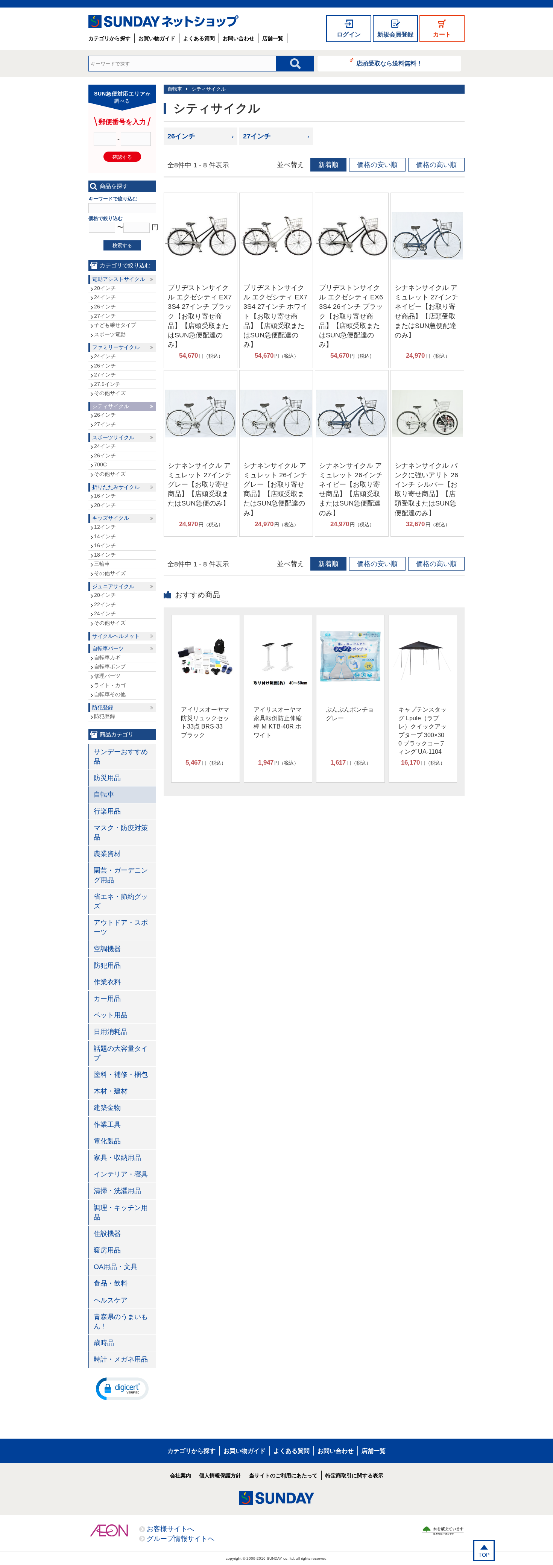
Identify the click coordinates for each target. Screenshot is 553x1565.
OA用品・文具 (115, 1267)
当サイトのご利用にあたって (283, 1475)
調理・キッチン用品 (121, 1212)
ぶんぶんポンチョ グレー (350, 713)
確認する (122, 157)
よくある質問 (199, 38)
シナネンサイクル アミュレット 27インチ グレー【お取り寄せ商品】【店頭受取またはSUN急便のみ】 (199, 484)
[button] (122, 1388)
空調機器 (107, 949)
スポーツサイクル (113, 437)
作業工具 (107, 1124)
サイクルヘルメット (116, 636)
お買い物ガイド (156, 38)
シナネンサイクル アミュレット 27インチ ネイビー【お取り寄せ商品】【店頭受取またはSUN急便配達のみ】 (426, 311)
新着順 (328, 164)
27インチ (257, 136)
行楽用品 (107, 811)
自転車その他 (110, 694)
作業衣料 (107, 982)
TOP (484, 1555)
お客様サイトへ (170, 1529)
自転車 (174, 89)
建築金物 (107, 1107)
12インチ (105, 527)
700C (100, 464)
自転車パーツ (108, 648)
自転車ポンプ (110, 666)
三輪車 (102, 564)
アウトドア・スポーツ (121, 927)
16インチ (105, 496)
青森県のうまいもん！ (121, 1321)
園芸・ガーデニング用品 (121, 875)
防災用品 (107, 778)
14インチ (105, 536)
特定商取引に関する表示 (354, 1475)
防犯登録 (102, 707)
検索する (122, 245)
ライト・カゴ (110, 685)
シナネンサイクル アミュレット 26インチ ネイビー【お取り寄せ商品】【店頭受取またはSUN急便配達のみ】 (351, 489)
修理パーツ (107, 676)
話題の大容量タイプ (121, 1053)
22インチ (105, 604)
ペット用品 (111, 1015)
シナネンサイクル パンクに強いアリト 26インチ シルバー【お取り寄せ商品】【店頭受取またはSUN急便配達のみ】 (426, 489)
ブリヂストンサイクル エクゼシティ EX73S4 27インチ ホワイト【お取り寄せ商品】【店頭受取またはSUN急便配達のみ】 (275, 316)
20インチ (105, 288)
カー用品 (107, 998)
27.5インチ (107, 384)
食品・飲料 (111, 1283)
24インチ (105, 297)
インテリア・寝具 (121, 1174)
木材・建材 (111, 1091)
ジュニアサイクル (113, 586)
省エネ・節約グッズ (121, 901)
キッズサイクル (110, 518)
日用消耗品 (111, 1031)
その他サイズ (110, 393)
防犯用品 (107, 965)
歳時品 (104, 1342)
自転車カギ (107, 657)
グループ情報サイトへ (180, 1538)
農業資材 (107, 854)
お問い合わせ (238, 38)
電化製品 (107, 1141)
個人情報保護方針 (220, 1475)
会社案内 (180, 1475)
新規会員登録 (395, 34)
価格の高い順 (436, 164)
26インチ (181, 136)
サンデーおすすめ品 (121, 756)
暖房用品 (107, 1250)
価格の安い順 (377, 164)
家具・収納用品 (117, 1157)
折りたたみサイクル (116, 487)
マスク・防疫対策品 (121, 832)
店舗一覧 (272, 38)
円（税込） (201, 355)
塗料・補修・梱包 (121, 1074)
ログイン (349, 34)
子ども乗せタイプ (115, 325)
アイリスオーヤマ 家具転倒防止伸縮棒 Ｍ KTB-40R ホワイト (278, 722)
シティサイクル (208, 89)
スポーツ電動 (110, 334)
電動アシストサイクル (118, 279)
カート (442, 34)
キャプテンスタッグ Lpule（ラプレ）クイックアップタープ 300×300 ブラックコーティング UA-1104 (422, 730)
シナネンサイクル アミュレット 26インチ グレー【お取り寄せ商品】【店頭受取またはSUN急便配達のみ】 (275, 489)
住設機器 (107, 1233)
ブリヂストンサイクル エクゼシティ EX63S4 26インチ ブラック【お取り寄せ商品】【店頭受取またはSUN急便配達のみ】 (351, 316)
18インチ (105, 555)
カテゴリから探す (109, 38)
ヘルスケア (111, 1300)
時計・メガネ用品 (121, 1359)
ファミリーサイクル (116, 347)
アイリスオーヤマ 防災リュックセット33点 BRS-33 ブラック (205, 722)
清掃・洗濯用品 (117, 1191)
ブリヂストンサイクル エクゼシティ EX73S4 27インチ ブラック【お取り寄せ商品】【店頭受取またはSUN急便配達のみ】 (200, 316)
